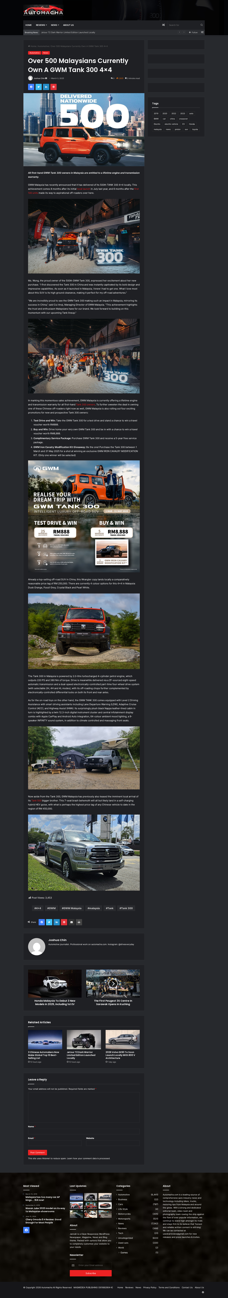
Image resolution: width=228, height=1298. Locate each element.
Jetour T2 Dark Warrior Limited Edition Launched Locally (81, 1055)
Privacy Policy (149, 1287)
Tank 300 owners (85, 404)
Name (32, 1126)
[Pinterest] (53, 87)
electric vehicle (171, 124)
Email (31, 1138)
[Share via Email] (71, 922)
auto (191, 113)
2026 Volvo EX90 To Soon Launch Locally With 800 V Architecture (73, 32)
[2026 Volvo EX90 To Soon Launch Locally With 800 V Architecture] (123, 1039)
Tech (120, 1233)
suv (186, 129)
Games (124, 1252)
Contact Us (187, 1287)
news (168, 129)
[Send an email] (46, 78)
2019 (156, 113)
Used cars (123, 1243)
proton (178, 129)
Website (90, 1138)
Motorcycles (124, 1214)
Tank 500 (36, 800)
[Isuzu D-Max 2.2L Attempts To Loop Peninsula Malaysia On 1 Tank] (76, 1205)
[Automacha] (43, 10)
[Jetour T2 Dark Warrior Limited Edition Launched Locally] (84, 1039)
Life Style (123, 1209)
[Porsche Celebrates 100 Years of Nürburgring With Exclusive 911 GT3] (76, 1214)
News (54, 25)
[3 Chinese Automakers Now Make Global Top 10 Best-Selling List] (45, 1039)
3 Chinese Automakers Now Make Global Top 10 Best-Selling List (43, 1055)
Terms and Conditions (169, 1287)
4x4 (38, 908)
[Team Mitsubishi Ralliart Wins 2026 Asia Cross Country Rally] (90, 1205)
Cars (120, 1204)
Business (122, 1199)
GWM (52, 908)
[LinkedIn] (46, 87)
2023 (182, 113)
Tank (110, 908)
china (172, 119)
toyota (195, 129)
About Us (68, 25)
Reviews (40, 25)
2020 (165, 113)
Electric (157, 124)
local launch (83, 188)
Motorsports (124, 1218)
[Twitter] (39, 87)
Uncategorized (125, 1238)
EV (183, 124)
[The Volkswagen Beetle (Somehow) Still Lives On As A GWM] (90, 1214)
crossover (183, 119)
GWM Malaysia (72, 908)
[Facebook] (31, 87)
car (164, 119)
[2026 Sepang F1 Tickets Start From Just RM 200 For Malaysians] (105, 1214)
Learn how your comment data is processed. (88, 1158)
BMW (156, 119)
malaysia (94, 908)
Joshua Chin (39, 78)
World (121, 1247)
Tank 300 (127, 908)
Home (28, 25)
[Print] (79, 922)
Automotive (43, 46)
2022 (174, 113)
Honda (192, 124)
